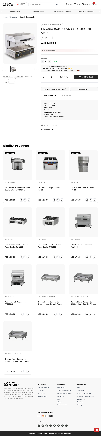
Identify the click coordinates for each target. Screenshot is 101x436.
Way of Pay (60, 387)
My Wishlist (41, 393)
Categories (80, 390)
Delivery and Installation (64, 393)
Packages (80, 405)
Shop (78, 387)
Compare (87, 4)
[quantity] (42, 61)
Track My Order (42, 396)
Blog (58, 399)
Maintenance (81, 402)
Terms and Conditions (64, 390)
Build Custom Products (84, 393)
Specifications (66, 95)
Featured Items (62, 405)
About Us (60, 402)
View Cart (41, 390)
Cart (95, 4)
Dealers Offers (81, 399)
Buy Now (64, 77)
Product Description (49, 95)
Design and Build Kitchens (85, 396)
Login (78, 4)
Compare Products (43, 387)
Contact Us (60, 396)
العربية (70, 4)
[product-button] (44, 77)
